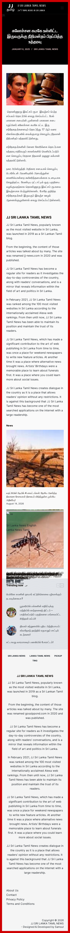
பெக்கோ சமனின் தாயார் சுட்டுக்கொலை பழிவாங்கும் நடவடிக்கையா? (34, 596)
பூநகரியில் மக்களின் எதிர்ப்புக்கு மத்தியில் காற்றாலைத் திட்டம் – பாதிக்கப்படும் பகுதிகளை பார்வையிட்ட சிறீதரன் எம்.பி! (40, 612)
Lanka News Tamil (18, 529)
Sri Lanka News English (21, 525)
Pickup (58, 656)
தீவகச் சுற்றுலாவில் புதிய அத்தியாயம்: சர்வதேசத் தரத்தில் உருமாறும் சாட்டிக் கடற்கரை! (40, 630)
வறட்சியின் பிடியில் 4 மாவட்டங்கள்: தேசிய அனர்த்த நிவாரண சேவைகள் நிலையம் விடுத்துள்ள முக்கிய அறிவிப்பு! (31, 497)
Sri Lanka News (16, 656)
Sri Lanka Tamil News (46, 49)
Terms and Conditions (20, 903)
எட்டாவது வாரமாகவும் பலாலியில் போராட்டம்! (29, 642)
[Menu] (62, 7)
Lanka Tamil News (40, 656)
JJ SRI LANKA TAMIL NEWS (32, 5)
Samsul (59, 926)
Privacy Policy (15, 899)
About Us (12, 890)
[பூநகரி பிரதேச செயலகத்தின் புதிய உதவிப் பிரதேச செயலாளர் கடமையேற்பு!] (35, 540)
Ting (34, 660)
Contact (11, 894)
